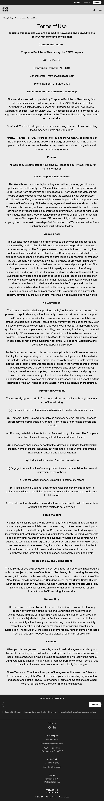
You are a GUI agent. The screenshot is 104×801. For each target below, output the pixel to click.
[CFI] (5, 9)
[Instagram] (49, 727)
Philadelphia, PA (52, 782)
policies (93, 712)
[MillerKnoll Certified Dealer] (52, 791)
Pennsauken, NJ (52, 778)
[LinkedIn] (54, 727)
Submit (95, 704)
